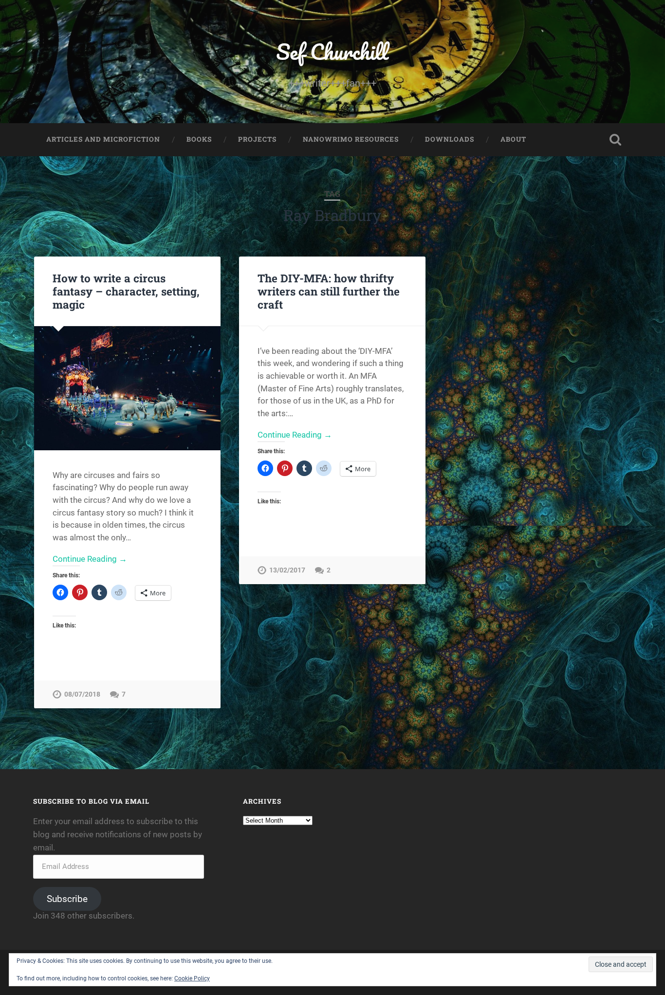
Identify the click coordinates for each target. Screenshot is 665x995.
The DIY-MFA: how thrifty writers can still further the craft (329, 291)
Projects (257, 139)
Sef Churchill (332, 51)
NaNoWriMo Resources (351, 139)
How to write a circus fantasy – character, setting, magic (126, 291)
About (513, 139)
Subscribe (67, 898)
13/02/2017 (287, 570)
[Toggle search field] (615, 139)
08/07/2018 (82, 694)
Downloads (449, 139)
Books (199, 139)
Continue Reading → (90, 559)
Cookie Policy (192, 978)
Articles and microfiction (103, 139)
